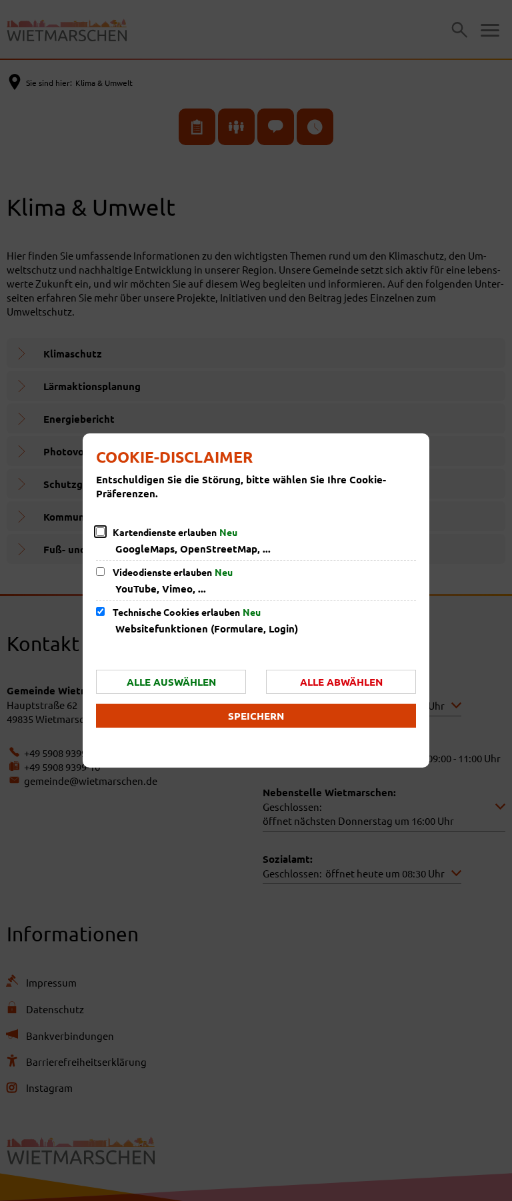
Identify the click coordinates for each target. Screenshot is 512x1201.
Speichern (256, 715)
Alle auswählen (171, 681)
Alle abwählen (341, 681)
